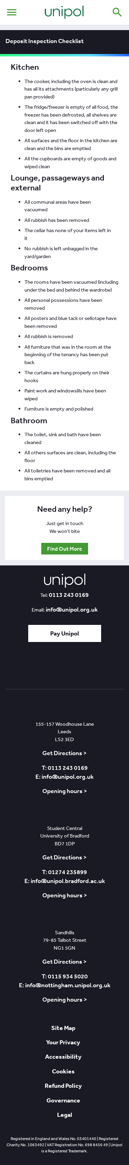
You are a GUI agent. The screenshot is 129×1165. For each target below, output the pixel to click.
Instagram (103, 667)
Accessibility (63, 1056)
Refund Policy (63, 1085)
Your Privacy (63, 1042)
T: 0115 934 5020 (65, 976)
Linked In (46, 667)
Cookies (63, 1071)
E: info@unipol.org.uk (64, 777)
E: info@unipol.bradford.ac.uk (64, 881)
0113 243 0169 (69, 595)
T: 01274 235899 (64, 872)
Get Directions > (64, 753)
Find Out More (64, 548)
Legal (64, 1115)
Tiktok (28, 667)
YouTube (83, 667)
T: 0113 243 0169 (65, 768)
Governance (63, 1100)
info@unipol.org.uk (72, 609)
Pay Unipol (64, 633)
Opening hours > (64, 791)
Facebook (63, 667)
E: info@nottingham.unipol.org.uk (64, 985)
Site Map (63, 1028)
